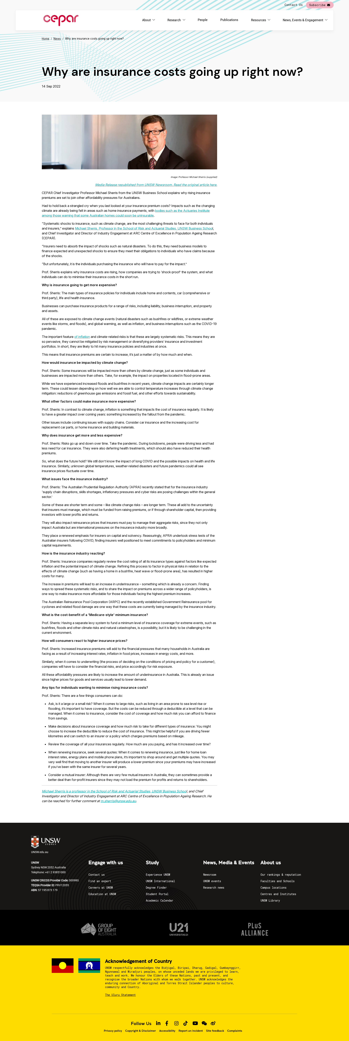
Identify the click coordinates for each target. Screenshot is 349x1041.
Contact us (96, 874)
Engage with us (105, 862)
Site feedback (215, 1030)
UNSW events (212, 881)
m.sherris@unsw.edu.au (118, 801)
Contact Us (294, 5)
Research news (213, 887)
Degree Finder (156, 887)
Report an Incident (191, 1030)
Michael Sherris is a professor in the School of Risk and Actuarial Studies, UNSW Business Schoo (114, 791)
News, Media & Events (228, 862)
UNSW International (160, 881)
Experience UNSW (158, 874)
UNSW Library (270, 900)
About (146, 20)
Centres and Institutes (278, 894)
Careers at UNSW (100, 887)
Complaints (234, 1030)
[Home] (61, 20)
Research (174, 20)
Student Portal (157, 894)
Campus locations (273, 887)
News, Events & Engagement (303, 20)
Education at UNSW (102, 894)
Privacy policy (113, 1030)
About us (271, 862)
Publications (229, 20)
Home (45, 38)
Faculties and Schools (277, 881)
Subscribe (317, 5)
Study (152, 862)
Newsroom (209, 874)
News (57, 38)
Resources (258, 20)
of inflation (82, 337)
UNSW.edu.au (39, 852)
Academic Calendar (159, 900)
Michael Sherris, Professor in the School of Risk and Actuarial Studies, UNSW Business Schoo (143, 228)
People (202, 20)
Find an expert (99, 881)
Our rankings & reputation (281, 874)
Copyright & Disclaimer (140, 1030)
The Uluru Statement (120, 995)
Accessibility (167, 1030)
